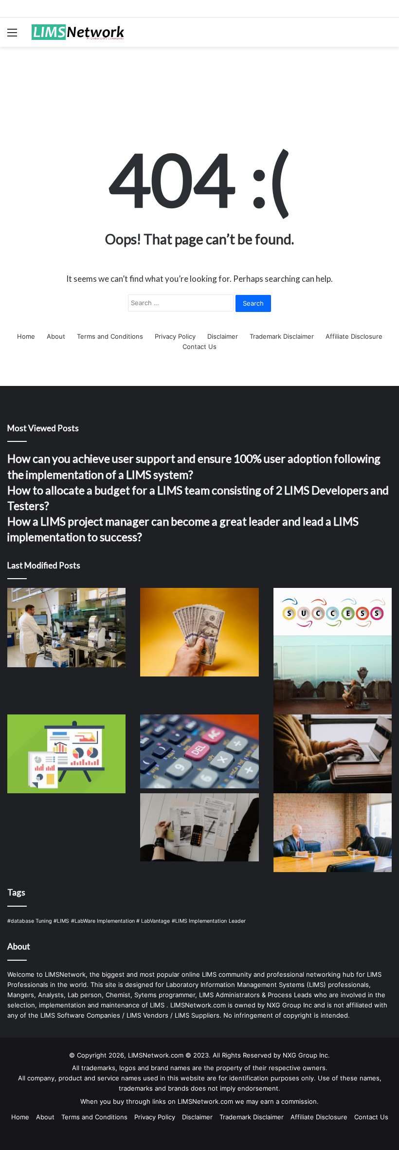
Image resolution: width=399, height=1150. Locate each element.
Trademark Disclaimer (282, 336)
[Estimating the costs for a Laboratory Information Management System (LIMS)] (199, 751)
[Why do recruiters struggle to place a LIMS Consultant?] (332, 753)
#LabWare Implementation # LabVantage (120, 921)
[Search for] (387, 36)
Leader (237, 921)
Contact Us (199, 346)
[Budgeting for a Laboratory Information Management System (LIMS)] (199, 827)
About (56, 336)
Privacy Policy (175, 336)
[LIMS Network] (78, 32)
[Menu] (12, 36)
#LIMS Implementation (199, 921)
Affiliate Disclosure (354, 336)
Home (26, 336)
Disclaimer (222, 336)
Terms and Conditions (110, 336)
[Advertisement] (199, 78)
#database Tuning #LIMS (38, 921)
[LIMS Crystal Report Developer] (66, 754)
